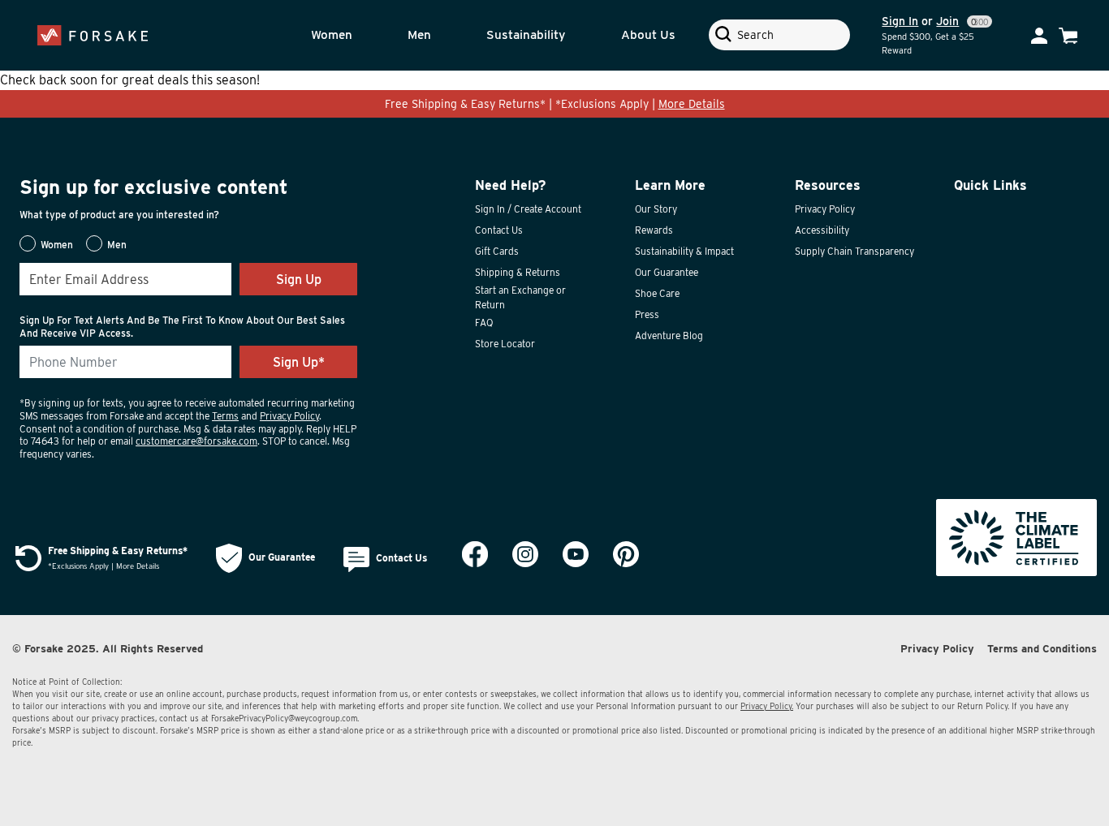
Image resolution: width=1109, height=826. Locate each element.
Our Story (656, 209)
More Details (691, 103)
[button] (348, 35)
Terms (225, 416)
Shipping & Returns (517, 272)
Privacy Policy (289, 416)
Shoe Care (657, 293)
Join (947, 21)
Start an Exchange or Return (520, 297)
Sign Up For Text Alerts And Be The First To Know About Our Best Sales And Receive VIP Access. (182, 326)
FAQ (484, 322)
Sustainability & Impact (684, 251)
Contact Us (499, 230)
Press (647, 314)
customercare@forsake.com (196, 441)
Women (331, 34)
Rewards (654, 230)
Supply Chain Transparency (854, 251)
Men (419, 34)
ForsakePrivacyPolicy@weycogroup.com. (285, 718)
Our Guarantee (666, 272)
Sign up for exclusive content (153, 187)
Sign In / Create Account (528, 209)
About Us (648, 34)
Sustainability (525, 34)
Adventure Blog (669, 335)
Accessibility (822, 230)
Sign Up (298, 279)
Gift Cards (497, 251)
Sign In (900, 21)
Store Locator (505, 344)
